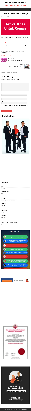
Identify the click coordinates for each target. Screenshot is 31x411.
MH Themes (24, 409)
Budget (3, 188)
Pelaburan (3, 215)
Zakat (2, 224)
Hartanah (3, 198)
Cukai (2, 193)
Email (2, 97)
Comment (3, 82)
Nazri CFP (7, 16)
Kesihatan (3, 203)
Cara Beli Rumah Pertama (7, 48)
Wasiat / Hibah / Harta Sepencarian (9, 222)
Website (3, 101)
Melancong (4, 210)
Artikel (2, 186)
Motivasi (3, 212)
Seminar (3, 217)
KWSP (2, 208)
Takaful (3, 220)
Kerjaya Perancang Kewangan (8, 200)
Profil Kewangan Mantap (7, 55)
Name (3, 93)
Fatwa (2, 196)
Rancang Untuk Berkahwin (8, 42)
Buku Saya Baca (5, 191)
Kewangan (3, 205)
